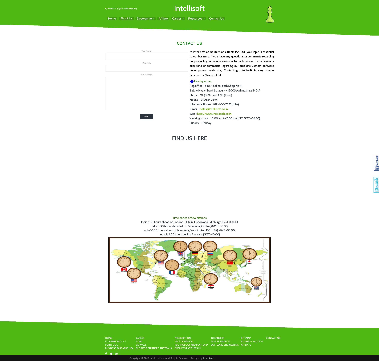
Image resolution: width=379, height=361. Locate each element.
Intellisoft (189, 8)
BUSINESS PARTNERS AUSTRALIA (154, 348)
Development (145, 18)
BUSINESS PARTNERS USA (119, 348)
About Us (126, 18)
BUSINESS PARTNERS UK (188, 348)
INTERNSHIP (217, 338)
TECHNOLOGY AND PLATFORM (191, 344)
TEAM (139, 341)
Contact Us (216, 18)
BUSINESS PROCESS (252, 341)
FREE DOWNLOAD (184, 341)
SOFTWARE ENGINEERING (225, 344)
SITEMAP (246, 338)
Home (112, 18)
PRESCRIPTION (183, 338)
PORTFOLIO (111, 344)
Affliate (163, 18)
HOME (108, 338)
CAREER (140, 338)
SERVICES (141, 344)
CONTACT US (273, 338)
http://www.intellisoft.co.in (214, 113)
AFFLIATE (246, 344)
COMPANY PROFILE (115, 341)
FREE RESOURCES (220, 341)
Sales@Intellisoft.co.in (214, 109)
